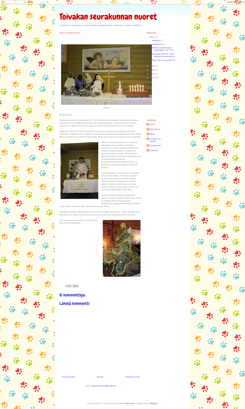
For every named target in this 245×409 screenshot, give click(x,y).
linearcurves (129, 403)
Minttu (152, 134)
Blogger (154, 403)
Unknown (153, 150)
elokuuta (156, 40)
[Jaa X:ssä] (72, 286)
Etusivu (100, 377)
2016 (152, 66)
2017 (152, 37)
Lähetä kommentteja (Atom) (103, 386)
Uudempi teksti (68, 377)
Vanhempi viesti (132, 377)
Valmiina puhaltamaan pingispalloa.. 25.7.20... (163, 48)
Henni (152, 124)
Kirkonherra (154, 129)
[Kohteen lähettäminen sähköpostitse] (66, 286)
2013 (152, 77)
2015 (152, 70)
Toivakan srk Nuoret (155, 140)
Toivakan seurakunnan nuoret (108, 16)
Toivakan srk (155, 145)
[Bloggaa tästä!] (69, 286)
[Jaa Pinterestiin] (77, 286)
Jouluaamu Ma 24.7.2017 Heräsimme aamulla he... (164, 55)
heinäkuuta (157, 44)
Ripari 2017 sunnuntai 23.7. (164, 60)
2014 (152, 74)
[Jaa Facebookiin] (74, 286)
